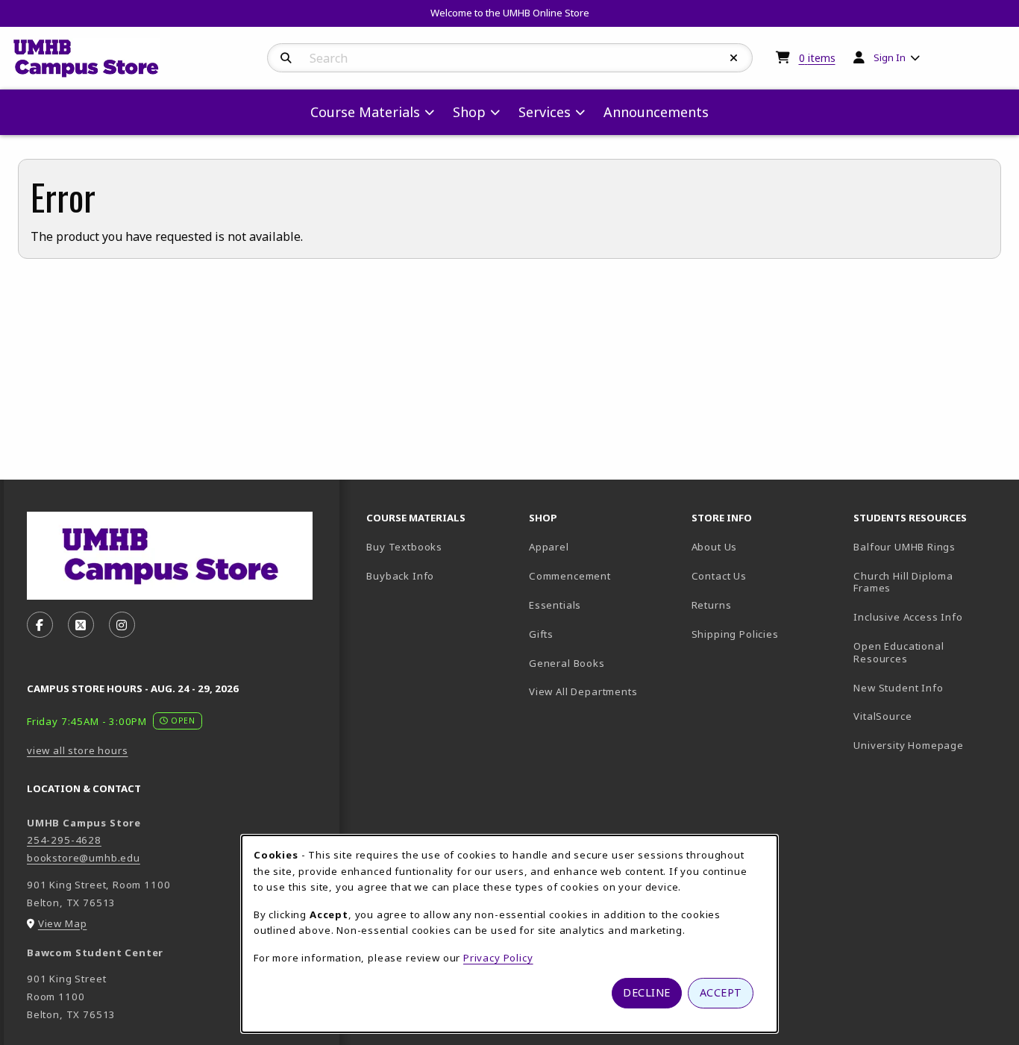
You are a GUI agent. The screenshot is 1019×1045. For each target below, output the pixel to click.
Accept (721, 992)
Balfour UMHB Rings (928, 546)
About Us (715, 546)
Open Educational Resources (898, 652)
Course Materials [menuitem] (365, 112)
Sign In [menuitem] (890, 57)
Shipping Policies (735, 634)
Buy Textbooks (404, 546)
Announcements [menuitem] (656, 112)
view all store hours (77, 750)
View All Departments (583, 691)
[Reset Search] (734, 58)
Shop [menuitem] (469, 112)
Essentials (555, 605)
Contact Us (719, 576)
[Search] (286, 58)
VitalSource (928, 716)
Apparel (549, 546)
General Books (567, 663)
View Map (62, 923)
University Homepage (928, 745)
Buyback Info (400, 576)
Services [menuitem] (544, 112)
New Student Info (898, 687)
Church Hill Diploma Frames (923, 582)
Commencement (570, 576)
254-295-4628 (64, 840)
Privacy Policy (498, 957)
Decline (647, 992)
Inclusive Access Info (907, 617)
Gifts (541, 634)
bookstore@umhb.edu (83, 857)
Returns (712, 605)
